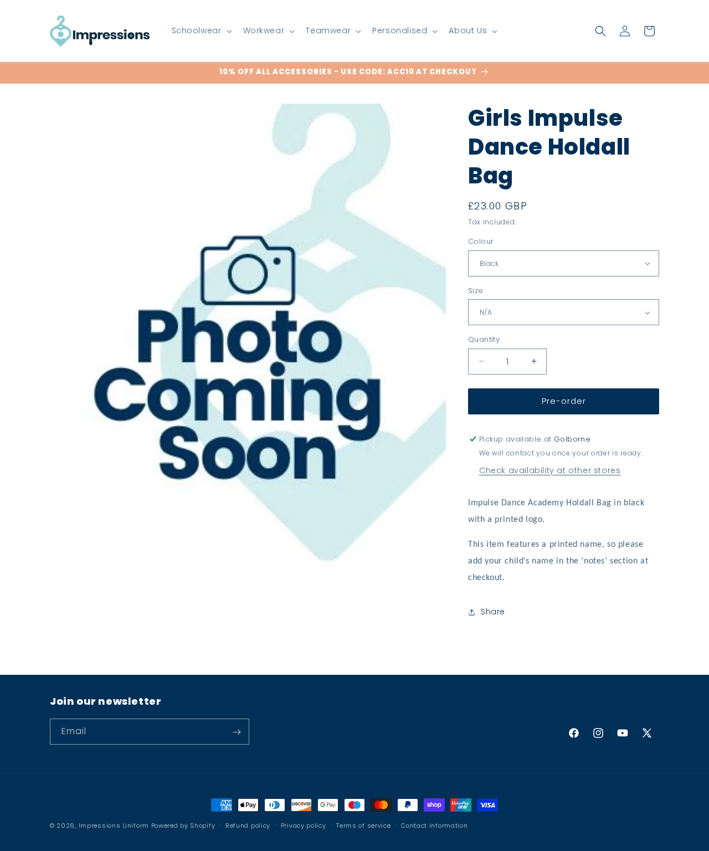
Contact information (434, 825)
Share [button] (493, 611)
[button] (201, 30)
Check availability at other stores (549, 470)
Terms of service (363, 825)
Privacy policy (303, 825)
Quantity (484, 339)
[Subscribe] (236, 732)
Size (476, 290)
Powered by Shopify (183, 825)
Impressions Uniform (114, 825)
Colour (481, 241)
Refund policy (247, 825)
